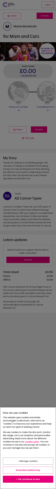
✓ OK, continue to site (28, 479)
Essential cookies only (28, 470)
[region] (28, 448)
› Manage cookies (28, 461)
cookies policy (32, 441)
